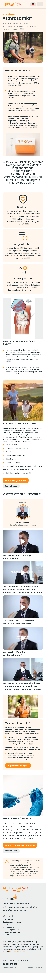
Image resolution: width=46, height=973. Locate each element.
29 (23, 437)
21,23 (32, 110)
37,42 (21, 28)
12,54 (19, 85)
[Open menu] (40, 4)
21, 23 (14, 218)
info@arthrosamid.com (17, 951)
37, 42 (26, 223)
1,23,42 (35, 127)
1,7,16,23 (9, 361)
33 (37, 733)
